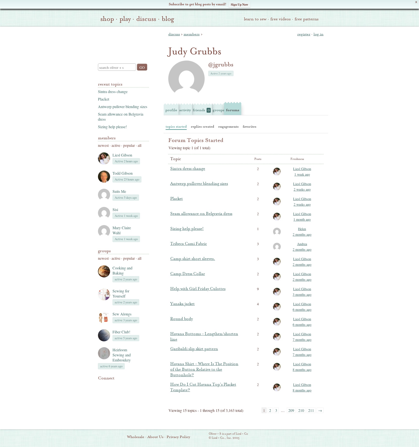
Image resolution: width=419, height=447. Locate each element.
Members (107, 138)
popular (129, 145)
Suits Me (119, 191)
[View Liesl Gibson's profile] (277, 175)
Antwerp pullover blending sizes (122, 106)
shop (107, 19)
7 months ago (302, 339)
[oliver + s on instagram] (134, 385)
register (303, 34)
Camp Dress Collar (187, 273)
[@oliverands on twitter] (126, 385)
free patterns (307, 19)
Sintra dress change (113, 91)
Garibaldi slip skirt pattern (194, 349)
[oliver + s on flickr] (109, 385)
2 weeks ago (302, 189)
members (192, 34)
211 (311, 410)
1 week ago (302, 174)
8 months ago (302, 369)
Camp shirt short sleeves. (192, 258)
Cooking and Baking (122, 270)
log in (318, 34)
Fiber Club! (121, 331)
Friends (201, 110)
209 (291, 410)
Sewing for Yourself (121, 293)
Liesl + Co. (202, 436)
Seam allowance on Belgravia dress (201, 213)
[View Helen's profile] (277, 235)
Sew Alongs (122, 313)
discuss (146, 19)
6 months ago (302, 309)
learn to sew (255, 19)
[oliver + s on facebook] (117, 385)
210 (301, 410)
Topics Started (176, 126)
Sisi (115, 209)
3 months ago (302, 294)
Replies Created (202, 126)
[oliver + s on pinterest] (101, 385)
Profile (171, 110)
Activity (185, 110)
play (125, 19)
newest (103, 145)
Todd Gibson (123, 173)
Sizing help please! (112, 126)
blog (168, 19)
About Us (155, 436)
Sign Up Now (239, 4)
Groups (104, 251)
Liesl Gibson (122, 154)
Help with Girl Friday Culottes (198, 288)
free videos (280, 19)
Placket (103, 99)
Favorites (249, 126)
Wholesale (135, 436)
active (116, 145)
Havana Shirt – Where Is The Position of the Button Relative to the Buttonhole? (204, 369)
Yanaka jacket (182, 303)
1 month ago (302, 219)
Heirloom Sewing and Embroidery (122, 354)
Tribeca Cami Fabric (188, 243)
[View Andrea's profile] (277, 250)
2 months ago (302, 234)
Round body (181, 319)
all (139, 145)
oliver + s (122, 41)
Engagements (228, 126)
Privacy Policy (178, 436)
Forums (232, 110)
